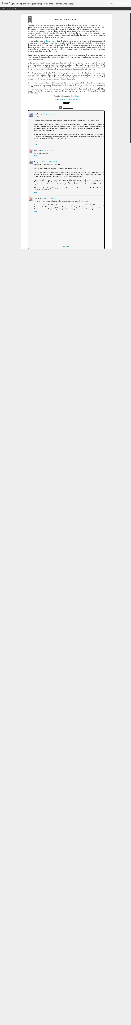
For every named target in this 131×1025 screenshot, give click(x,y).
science (75, 99)
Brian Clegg (75, 96)
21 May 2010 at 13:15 (48, 114)
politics (70, 99)
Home (14, 8)
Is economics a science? (66, 19)
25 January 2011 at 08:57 (49, 198)
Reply (35, 144)
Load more (66, 246)
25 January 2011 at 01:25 (49, 161)
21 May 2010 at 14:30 (48, 150)
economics (63, 99)
